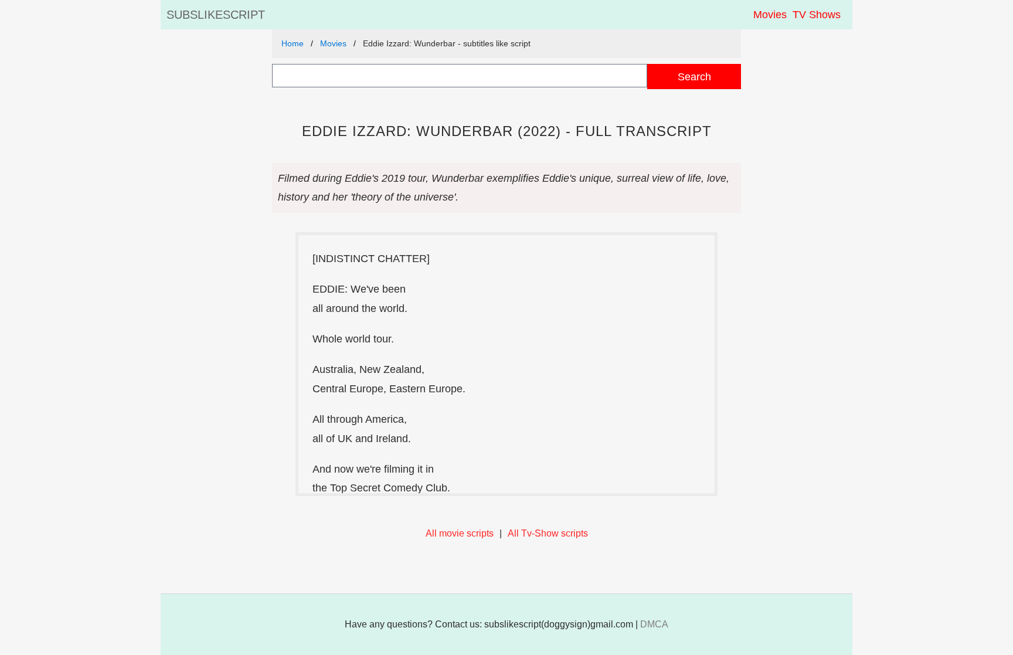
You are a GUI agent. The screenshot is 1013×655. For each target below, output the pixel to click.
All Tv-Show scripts (548, 533)
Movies (770, 15)
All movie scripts (460, 533)
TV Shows (817, 15)
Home (292, 43)
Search (694, 76)
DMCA (654, 624)
